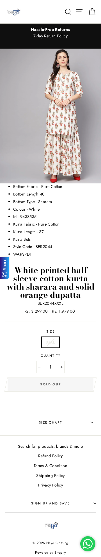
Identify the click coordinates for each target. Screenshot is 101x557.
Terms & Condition (50, 466)
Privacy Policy (50, 485)
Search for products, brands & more (50, 446)
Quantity (51, 355)
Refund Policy (50, 456)
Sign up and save (50, 503)
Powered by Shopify (50, 552)
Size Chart (50, 422)
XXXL (50, 342)
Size (50, 331)
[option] (50, 32)
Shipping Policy (50, 475)
